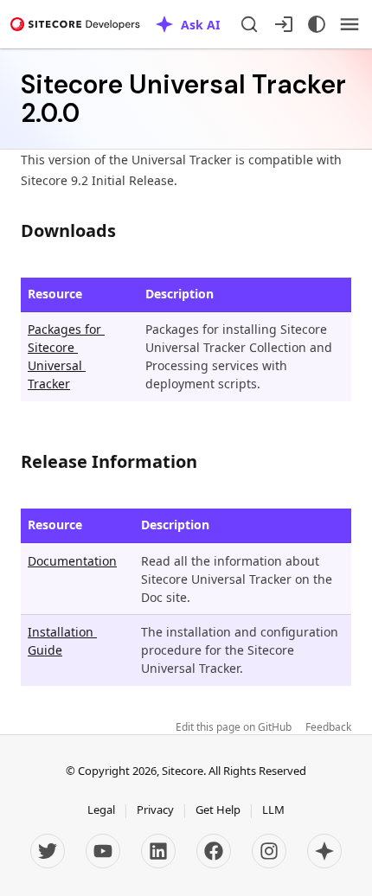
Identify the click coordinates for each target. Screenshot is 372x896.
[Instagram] (269, 851)
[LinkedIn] (158, 851)
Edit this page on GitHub (234, 727)
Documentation (72, 561)
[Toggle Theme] (316, 24)
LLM (273, 809)
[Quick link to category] (125, 230)
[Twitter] (47, 851)
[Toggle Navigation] (349, 24)
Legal (101, 809)
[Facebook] (213, 851)
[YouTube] (103, 851)
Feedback (328, 727)
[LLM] (324, 851)
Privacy (155, 809)
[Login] (283, 24)
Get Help (218, 809)
